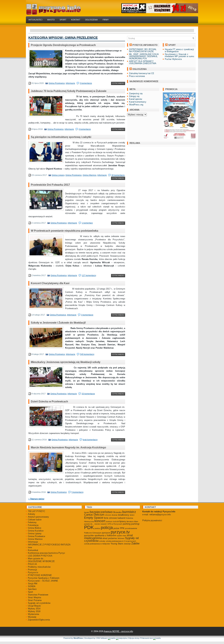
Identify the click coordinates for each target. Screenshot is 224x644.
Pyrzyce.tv (33, 572)
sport (172, 45)
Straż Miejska (34, 597)
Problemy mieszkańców (39, 567)
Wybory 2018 (34, 611)
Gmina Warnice (89, 175)
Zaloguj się (134, 96)
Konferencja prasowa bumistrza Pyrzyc (46, 553)
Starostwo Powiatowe (38, 594)
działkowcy (123, 514)
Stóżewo (120, 538)
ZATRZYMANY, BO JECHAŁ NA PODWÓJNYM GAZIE (142, 50)
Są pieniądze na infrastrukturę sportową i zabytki (61, 137)
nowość (104, 524)
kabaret (121, 518)
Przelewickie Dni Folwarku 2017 (50, 184)
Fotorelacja (33, 525)
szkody (102, 541)
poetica (97, 528)
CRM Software (101, 638)
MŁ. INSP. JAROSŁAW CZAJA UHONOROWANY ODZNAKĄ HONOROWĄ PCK (144, 56)
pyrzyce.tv (120, 531)
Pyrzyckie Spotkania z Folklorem (43, 578)
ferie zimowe (110, 518)
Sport (63, 20)
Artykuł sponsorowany (38, 517)
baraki (86, 512)
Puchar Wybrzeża (173, 59)
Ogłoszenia (91, 20)
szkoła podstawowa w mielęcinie (97, 544)
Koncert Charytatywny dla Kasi (50, 283)
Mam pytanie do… (36, 558)
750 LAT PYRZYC (36, 511)
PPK (122, 528)
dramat (114, 515)
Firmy (106, 20)
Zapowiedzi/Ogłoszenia (39, 619)
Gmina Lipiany (58, 175)
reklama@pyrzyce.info (160, 514)
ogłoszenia (139, 69)
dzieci (132, 515)
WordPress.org (136, 104)
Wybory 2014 (34, 608)
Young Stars (117, 543)
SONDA (31, 586)
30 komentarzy (118, 175)
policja (107, 527)
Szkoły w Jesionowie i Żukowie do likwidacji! (58, 322)
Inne (30, 547)
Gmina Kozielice (35, 530)
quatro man (121, 536)
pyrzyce (106, 532)
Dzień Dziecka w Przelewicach (49, 401)
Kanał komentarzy (137, 102)
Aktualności (35, 20)
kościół (116, 521)
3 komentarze (86, 83)
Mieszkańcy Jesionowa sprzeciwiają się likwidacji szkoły (65, 362)
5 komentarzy (77, 492)
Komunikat (33, 550)
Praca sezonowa (137, 76)
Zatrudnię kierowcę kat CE (141, 73)
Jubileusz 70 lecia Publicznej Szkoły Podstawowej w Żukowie (68, 91)
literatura (130, 521)
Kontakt (75, 20)
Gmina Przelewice (57, 83)
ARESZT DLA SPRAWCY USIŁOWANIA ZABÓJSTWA (142, 62)
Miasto (51, 20)
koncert (99, 521)
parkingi (135, 523)
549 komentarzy (87, 354)
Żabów (135, 543)
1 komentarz (87, 223)
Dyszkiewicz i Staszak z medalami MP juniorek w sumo (179, 55)
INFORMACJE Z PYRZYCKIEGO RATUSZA (49, 544)
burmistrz (129, 512)
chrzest (108, 515)
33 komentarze (88, 394)
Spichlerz (32, 589)
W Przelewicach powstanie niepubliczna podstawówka (64, 230)
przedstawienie (131, 528)
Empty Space (93, 517)
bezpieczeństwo (101, 512)
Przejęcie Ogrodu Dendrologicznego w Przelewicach (63, 45)
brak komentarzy (90, 440)
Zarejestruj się (136, 93)
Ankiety (31, 514)
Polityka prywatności (152, 520)
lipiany (122, 521)
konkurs (109, 521)
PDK (89, 527)
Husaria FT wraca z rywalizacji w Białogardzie (179, 50)
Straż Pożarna (34, 600)
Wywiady (32, 617)
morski (97, 524)
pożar (116, 528)
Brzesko (117, 512)
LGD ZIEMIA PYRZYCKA (40, 556)
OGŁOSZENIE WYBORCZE (41, 561)
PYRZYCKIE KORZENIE (40, 575)
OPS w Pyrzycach (114, 524)
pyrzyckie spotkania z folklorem (100, 535)
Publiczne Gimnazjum (92, 533)
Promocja (32, 569)
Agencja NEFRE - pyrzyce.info (118, 631)
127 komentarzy (89, 275)
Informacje (70, 83)
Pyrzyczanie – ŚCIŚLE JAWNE (43, 581)
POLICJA (32, 564)
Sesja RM (32, 583)
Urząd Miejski (34, 606)
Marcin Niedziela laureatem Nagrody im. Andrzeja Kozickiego (68, 447)
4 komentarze (85, 129)
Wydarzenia (33, 614)
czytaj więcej (118, 83)
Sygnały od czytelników (39, 603)
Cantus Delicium (94, 514)
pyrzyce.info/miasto (144, 45)
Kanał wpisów (135, 99)
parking (127, 523)
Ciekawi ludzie (34, 519)
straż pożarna (109, 538)
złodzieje (127, 544)
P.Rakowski (144, 638)
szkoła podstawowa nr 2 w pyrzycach (121, 541)
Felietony (32, 522)
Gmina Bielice (34, 528)
